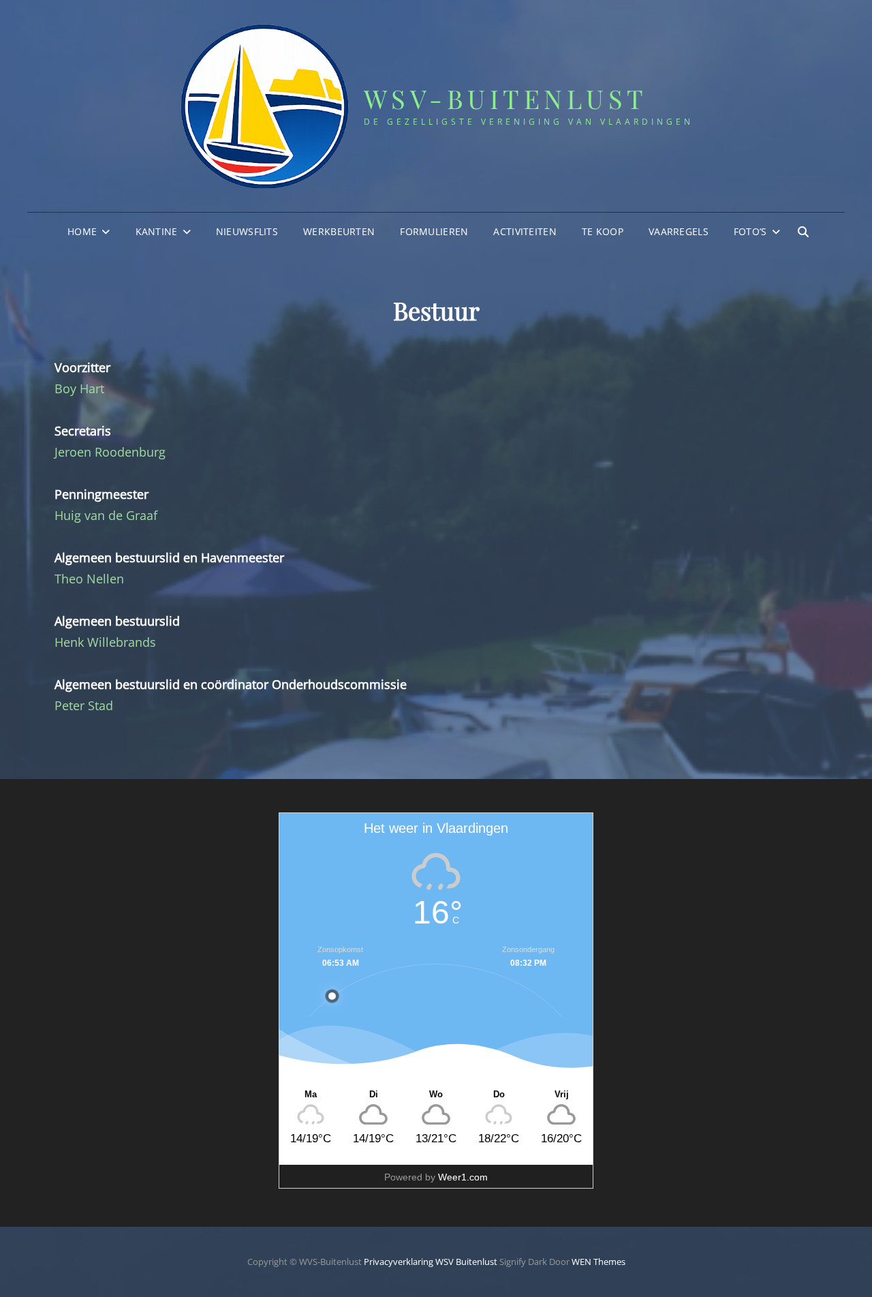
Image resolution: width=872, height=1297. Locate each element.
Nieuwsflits (247, 231)
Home (82, 231)
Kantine (157, 231)
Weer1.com (463, 1177)
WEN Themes (598, 1261)
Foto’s (750, 231)
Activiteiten (524, 231)
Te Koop (602, 231)
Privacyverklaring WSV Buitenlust (430, 1261)
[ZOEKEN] (803, 232)
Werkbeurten (339, 231)
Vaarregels (678, 231)
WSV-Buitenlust (506, 98)
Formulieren (434, 231)
